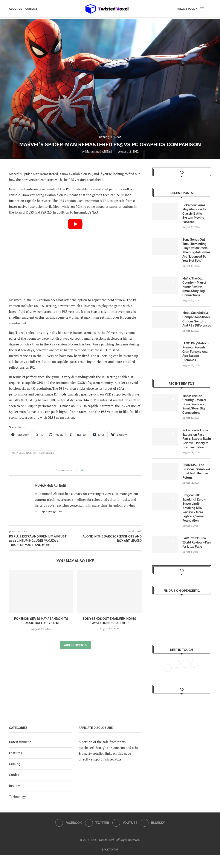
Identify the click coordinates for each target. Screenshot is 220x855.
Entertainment (20, 742)
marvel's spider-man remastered (33, 452)
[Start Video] (75, 256)
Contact (31, 8)
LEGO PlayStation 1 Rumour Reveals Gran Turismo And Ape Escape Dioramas (195, 352)
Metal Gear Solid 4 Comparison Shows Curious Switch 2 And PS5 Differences (196, 319)
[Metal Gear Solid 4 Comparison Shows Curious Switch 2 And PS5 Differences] (165, 319)
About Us (15, 8)
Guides (14, 775)
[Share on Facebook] (87, 470)
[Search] (209, 8)
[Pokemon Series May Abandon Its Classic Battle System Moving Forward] (41, 591)
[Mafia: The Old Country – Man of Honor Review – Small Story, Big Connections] (165, 285)
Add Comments (75, 645)
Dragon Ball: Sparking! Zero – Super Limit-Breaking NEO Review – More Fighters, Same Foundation (194, 507)
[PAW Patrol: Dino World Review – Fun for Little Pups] (165, 544)
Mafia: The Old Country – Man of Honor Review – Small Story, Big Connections (194, 287)
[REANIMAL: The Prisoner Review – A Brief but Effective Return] (165, 471)
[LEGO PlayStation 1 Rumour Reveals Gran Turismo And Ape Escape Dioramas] (165, 350)
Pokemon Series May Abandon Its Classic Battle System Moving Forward (194, 213)
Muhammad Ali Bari (98, 151)
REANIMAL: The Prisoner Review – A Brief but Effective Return (196, 471)
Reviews (15, 785)
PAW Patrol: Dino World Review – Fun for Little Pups (196, 542)
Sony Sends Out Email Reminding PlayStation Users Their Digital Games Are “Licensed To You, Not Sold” (196, 250)
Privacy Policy (187, 8)
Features (15, 753)
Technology (17, 796)
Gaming (14, 764)
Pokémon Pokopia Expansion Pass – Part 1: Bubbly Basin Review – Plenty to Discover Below (196, 439)
